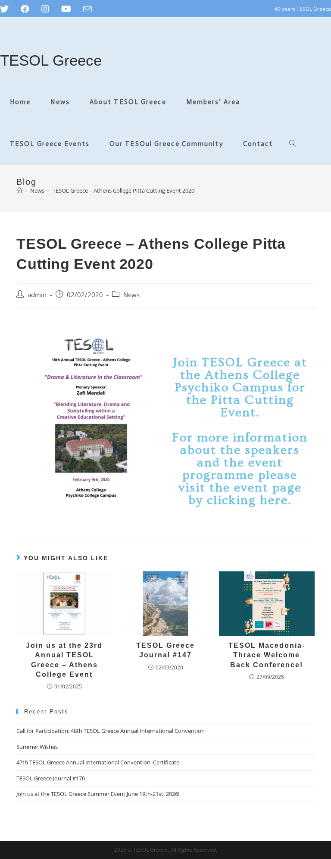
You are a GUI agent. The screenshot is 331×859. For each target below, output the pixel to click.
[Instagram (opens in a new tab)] (45, 9)
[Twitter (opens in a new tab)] (7, 9)
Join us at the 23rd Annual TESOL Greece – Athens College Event (64, 660)
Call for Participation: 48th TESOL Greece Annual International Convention (110, 731)
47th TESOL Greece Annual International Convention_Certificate (97, 762)
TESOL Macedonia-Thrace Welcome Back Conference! (266, 655)
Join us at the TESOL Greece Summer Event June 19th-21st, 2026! (97, 794)
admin (37, 295)
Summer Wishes (37, 747)
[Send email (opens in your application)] (87, 9)
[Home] (19, 190)
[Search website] (292, 144)
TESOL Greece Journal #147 (165, 650)
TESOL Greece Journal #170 (50, 778)
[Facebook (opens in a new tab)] (25, 9)
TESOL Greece (51, 60)
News (131, 295)
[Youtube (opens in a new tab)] (66, 9)
